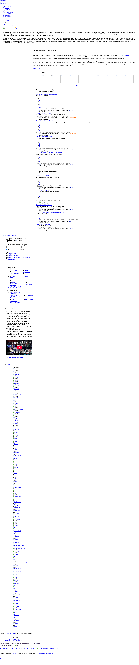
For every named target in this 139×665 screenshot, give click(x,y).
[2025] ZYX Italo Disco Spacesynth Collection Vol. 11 (51, 212)
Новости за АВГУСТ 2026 (43, 113)
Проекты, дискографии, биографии (14, 283)
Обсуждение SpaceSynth (44, 132)
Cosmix (39, 186)
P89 (38, 227)
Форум (7, 8)
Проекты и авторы (13, 277)
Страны (8, 364)
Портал (8, 6)
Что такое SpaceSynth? (13, 269)
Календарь (8, 16)
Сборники (8, 13)
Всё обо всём (41, 108)
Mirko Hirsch (40, 208)
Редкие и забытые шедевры (44, 136)
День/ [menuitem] (11, 28)
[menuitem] (8, 20)
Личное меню (12, 235)
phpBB (14, 653)
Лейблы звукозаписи (26, 271)
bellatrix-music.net (30, 299)
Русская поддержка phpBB (46, 653)
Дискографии (9, 12)
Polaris (39, 200)
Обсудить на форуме (16, 357)
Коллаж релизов (92, 85)
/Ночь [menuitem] (19, 28)
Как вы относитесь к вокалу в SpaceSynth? (49, 152)
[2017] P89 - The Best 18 (43, 224)
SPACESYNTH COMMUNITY (15, 293)
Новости (7, 9)
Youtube (22, 648)
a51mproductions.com (30, 298)
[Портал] (3, 0)
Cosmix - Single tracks (42, 175)
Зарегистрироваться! (15, 253)
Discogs (45, 648)
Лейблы (7, 15)
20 (40, 107)
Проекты (7, 11)
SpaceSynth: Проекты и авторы (45, 120)
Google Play (54, 648)
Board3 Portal (11, 633)
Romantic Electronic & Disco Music (15, 296)
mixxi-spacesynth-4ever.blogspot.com (15, 301)
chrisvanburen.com (30, 295)
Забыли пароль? (14, 255)
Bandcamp (31, 648)
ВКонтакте (4, 648)
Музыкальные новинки (27, 275)
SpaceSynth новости (43, 116)
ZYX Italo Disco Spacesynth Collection (48, 219)
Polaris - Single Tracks (42, 190)
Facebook (14, 648)
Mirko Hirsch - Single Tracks (44, 205)
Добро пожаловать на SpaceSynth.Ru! (47, 46)
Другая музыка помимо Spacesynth (46, 94)
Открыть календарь (81, 85)
